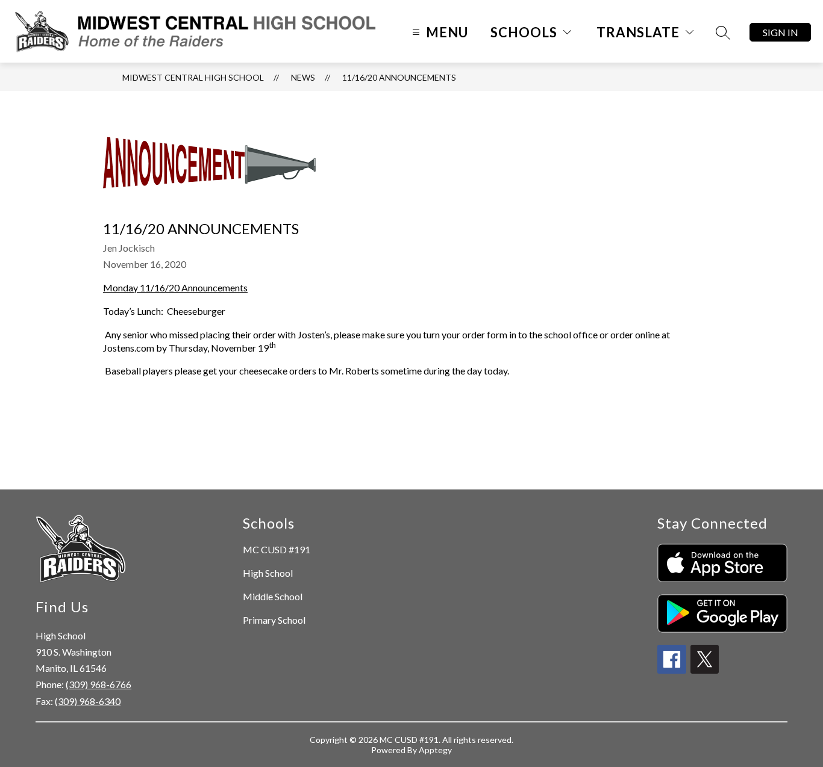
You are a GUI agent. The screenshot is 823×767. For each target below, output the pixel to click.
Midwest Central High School (193, 77)
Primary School (274, 620)
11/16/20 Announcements (399, 77)
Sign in (780, 32)
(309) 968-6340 (87, 701)
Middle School (272, 596)
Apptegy (435, 750)
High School (268, 573)
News (303, 77)
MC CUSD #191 (276, 549)
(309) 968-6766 (98, 684)
